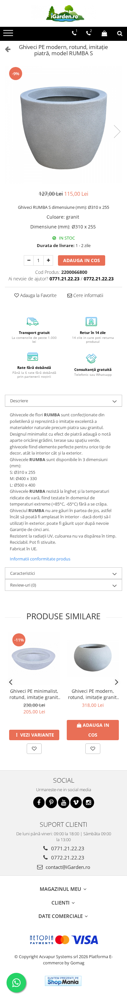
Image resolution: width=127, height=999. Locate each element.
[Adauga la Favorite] (34, 748)
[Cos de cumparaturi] (104, 33)
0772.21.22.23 (67, 857)
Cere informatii (87, 295)
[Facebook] (39, 802)
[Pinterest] (51, 802)
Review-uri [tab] (23, 585)
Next (117, 131)
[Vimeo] (76, 802)
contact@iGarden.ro (67, 867)
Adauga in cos (81, 260)
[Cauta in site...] (120, 33)
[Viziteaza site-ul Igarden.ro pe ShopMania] (63, 981)
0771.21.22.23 (67, 848)
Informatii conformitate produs (40, 559)
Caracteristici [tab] (22, 573)
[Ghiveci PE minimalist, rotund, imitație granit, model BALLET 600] (34, 658)
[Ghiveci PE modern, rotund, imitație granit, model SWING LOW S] (93, 658)
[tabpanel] (63, 125)
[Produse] (9, 35)
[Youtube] (63, 802)
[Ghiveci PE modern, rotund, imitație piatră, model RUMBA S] (63, 125)
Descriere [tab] (19, 401)
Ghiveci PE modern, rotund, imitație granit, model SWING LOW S (93, 694)
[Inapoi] (5, 48)
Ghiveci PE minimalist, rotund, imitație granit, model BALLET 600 (34, 694)
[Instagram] (88, 802)
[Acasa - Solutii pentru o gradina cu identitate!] (63, 13)
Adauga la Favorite (38, 295)
